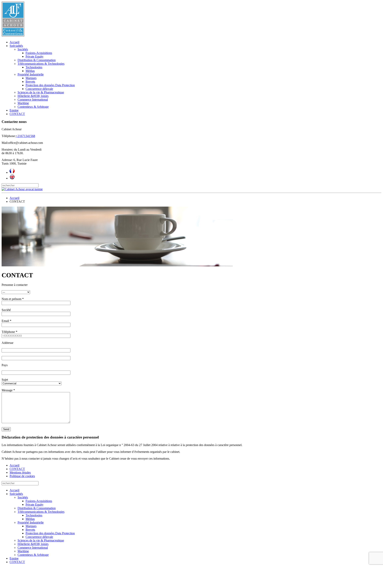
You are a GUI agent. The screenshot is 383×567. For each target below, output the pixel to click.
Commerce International (33, 99)
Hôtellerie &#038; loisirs (33, 96)
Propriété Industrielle (31, 74)
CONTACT (17, 114)
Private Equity (34, 56)
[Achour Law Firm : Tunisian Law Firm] (12, 178)
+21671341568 (25, 136)
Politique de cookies (22, 476)
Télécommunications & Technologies (41, 63)
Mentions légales (20, 472)
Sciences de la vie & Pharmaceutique (41, 92)
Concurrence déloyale (39, 88)
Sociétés (23, 49)
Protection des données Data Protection (50, 85)
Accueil (14, 42)
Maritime (23, 103)
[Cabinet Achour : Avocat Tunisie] (12, 172)
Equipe (14, 110)
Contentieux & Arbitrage (33, 106)
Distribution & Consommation (37, 60)
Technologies (34, 67)
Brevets (30, 81)
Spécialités (16, 45)
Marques (31, 78)
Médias (30, 71)
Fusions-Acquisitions (39, 53)
